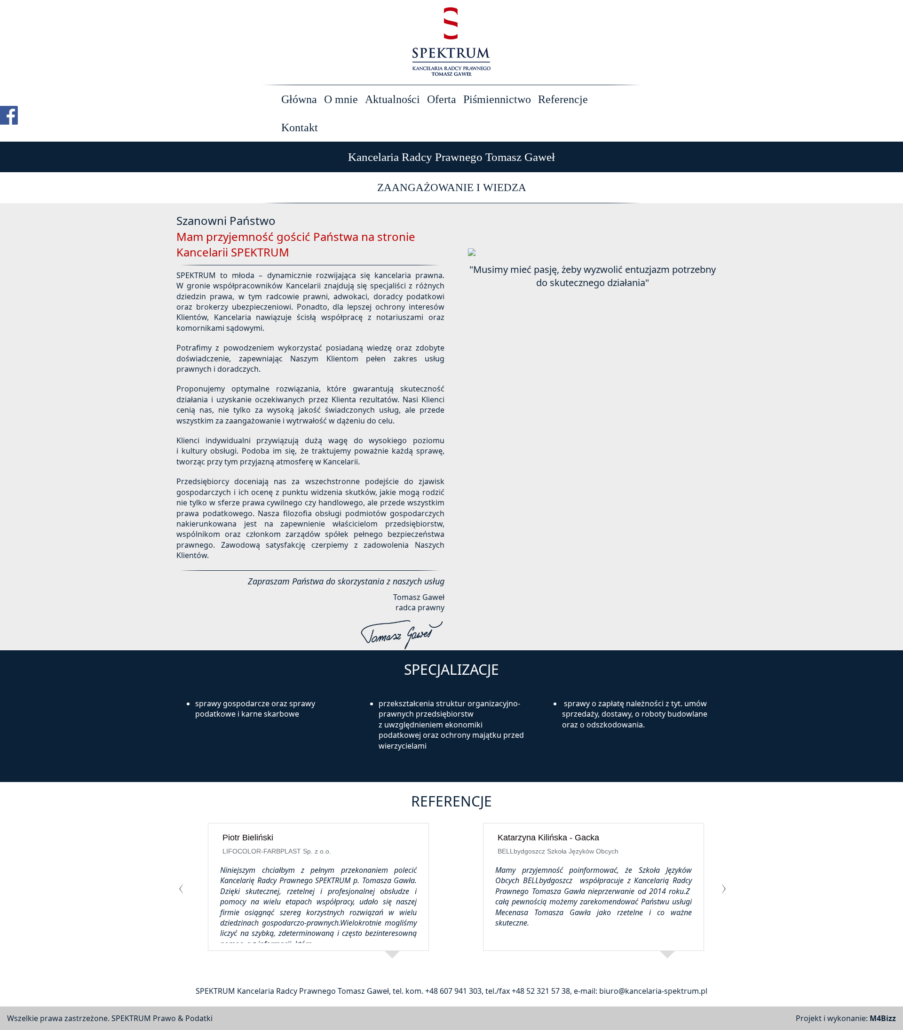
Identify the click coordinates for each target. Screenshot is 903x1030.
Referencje (563, 99)
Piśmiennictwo (497, 99)
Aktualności (392, 99)
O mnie (341, 99)
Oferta (441, 99)
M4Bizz (883, 1018)
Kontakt (299, 127)
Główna (299, 99)
